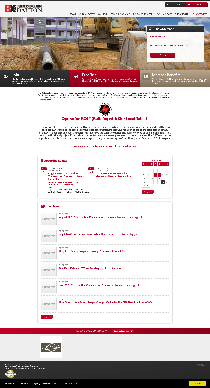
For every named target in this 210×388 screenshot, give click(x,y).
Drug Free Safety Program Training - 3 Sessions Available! (91, 251)
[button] (15, 347)
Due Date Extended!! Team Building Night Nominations (90, 268)
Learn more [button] (73, 384)
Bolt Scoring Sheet (142, 14)
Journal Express (87, 14)
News (157, 14)
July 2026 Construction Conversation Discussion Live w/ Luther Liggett (98, 234)
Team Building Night (120, 14)
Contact (167, 14)
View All (147, 192)
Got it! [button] (198, 384)
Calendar (102, 14)
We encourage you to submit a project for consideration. (105, 145)
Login (177, 5)
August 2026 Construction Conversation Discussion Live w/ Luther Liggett (66, 176)
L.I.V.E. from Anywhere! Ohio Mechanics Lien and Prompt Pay (113, 175)
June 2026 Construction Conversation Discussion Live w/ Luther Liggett (99, 285)
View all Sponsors (121, 331)
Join (199, 5)
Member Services (199, 14)
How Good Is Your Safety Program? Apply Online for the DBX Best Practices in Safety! (107, 302)
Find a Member (181, 14)
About (73, 14)
